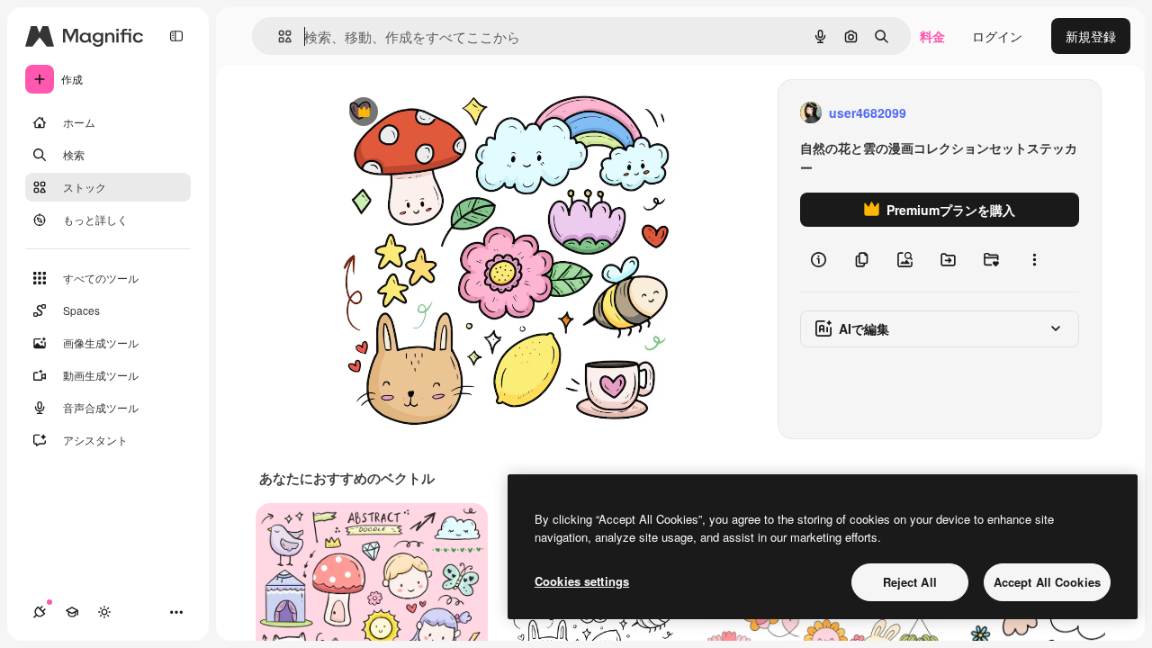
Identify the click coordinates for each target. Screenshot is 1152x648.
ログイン (997, 36)
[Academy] (72, 612)
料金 (932, 36)
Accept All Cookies (1047, 581)
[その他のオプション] (1034, 259)
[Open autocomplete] (277, 36)
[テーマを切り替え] (104, 612)
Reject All (910, 581)
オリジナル (455, 113)
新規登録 (1091, 36)
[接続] (39, 612)
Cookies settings (582, 581)
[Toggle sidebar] (176, 36)
